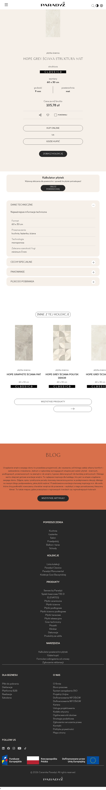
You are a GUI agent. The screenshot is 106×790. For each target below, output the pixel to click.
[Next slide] (73, 409)
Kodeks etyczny (61, 712)
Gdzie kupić (53, 655)
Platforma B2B (9, 691)
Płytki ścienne (53, 604)
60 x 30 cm (53, 82)
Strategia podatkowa (63, 718)
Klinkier (53, 629)
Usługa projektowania (64, 708)
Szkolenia (7, 698)
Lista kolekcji (53, 564)
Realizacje (7, 694)
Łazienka (53, 534)
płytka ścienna (23, 370)
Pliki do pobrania (10, 684)
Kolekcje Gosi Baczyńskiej (53, 575)
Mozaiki (53, 625)
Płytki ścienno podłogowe (53, 611)
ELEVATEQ (53, 597)
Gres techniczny (53, 622)
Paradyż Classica (53, 568)
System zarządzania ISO (65, 691)
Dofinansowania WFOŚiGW (67, 701)
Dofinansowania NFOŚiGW (67, 698)
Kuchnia (53, 531)
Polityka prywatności (63, 729)
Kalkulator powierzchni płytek (53, 652)
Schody (53, 548)
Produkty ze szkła (53, 636)
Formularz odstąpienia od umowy (53, 659)
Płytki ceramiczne (53, 601)
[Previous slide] (33, 409)
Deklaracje (7, 687)
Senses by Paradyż (53, 590)
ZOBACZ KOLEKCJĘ (53, 154)
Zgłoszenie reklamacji (53, 662)
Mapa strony (59, 732)
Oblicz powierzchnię (53, 188)
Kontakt (57, 725)
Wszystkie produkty (53, 401)
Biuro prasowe (60, 687)
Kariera (56, 705)
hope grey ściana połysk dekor (62, 376)
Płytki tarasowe (53, 615)
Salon (53, 538)
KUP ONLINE (53, 128)
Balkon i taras (53, 545)
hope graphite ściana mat (24, 374)
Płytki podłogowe (53, 608)
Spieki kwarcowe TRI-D (53, 594)
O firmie (57, 684)
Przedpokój (53, 541)
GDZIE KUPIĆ (53, 141)
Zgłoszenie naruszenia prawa (67, 722)
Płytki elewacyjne (53, 618)
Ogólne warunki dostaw (64, 715)
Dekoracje (53, 632)
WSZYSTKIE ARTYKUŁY (53, 498)
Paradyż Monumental (53, 571)
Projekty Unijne (60, 694)
